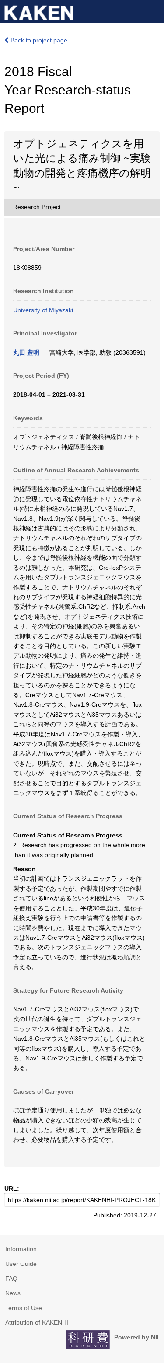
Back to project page (38, 40)
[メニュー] (153, 10)
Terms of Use (23, 1307)
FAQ (11, 1278)
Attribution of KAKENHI (36, 1322)
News (13, 1293)
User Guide (21, 1263)
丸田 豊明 (26, 352)
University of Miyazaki (43, 310)
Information (21, 1248)
